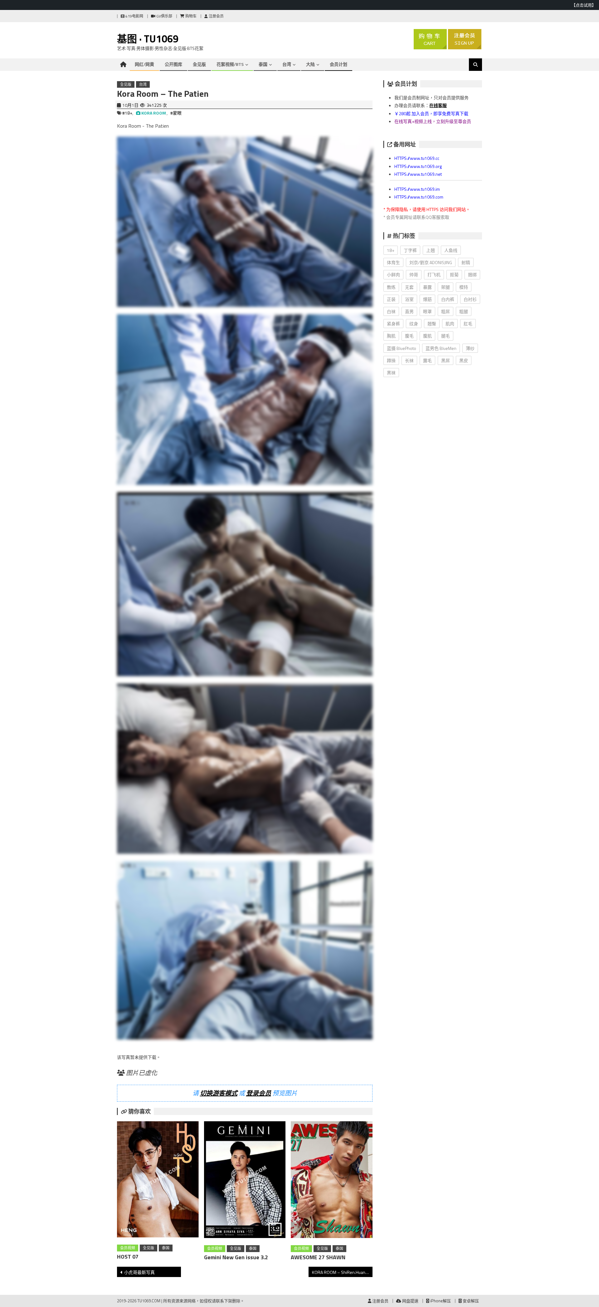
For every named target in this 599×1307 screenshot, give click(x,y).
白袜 (391, 311)
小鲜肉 (393, 274)
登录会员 (258, 1093)
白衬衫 (470, 299)
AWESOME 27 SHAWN (318, 1257)
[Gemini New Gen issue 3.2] (245, 1181)
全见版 (199, 64)
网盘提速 (409, 1301)
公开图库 (173, 64)
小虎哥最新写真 (139, 1272)
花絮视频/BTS (230, 64)
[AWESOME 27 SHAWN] (332, 1181)
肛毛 (468, 323)
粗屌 (445, 311)
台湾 (286, 64)
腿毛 (445, 335)
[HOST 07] (158, 1180)
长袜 (409, 360)
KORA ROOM (153, 113)
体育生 (393, 262)
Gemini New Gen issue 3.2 (236, 1257)
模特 (463, 287)
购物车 (190, 16)
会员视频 (127, 1248)
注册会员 (216, 16)
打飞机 (434, 274)
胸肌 (391, 335)
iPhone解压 (440, 1301)
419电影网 (133, 16)
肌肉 (450, 323)
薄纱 (470, 348)
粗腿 (463, 311)
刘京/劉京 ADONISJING (430, 262)
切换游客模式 (218, 1093)
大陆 (310, 64)
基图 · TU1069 (147, 38)
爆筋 (427, 299)
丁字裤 (410, 250)
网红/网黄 (144, 64)
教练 (391, 287)
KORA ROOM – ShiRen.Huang (340, 1272)
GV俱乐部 (163, 16)
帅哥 (413, 274)
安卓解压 (470, 1301)
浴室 (409, 299)
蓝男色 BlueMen (441, 348)
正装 (391, 299)
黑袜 (391, 372)
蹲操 (391, 360)
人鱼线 (450, 250)
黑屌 (445, 360)
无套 (409, 287)
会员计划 (338, 64)
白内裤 (447, 299)
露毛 (427, 360)
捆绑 (472, 274)
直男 (409, 311)
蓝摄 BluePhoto (401, 348)
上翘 (430, 250)
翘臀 (431, 323)
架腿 (445, 287)
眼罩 (427, 311)
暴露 (427, 287)
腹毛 (409, 335)
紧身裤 (393, 323)
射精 (465, 262)
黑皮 (463, 360)
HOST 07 (128, 1256)
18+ (390, 250)
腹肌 (427, 335)
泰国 (263, 64)
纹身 (413, 323)
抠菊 (454, 274)
